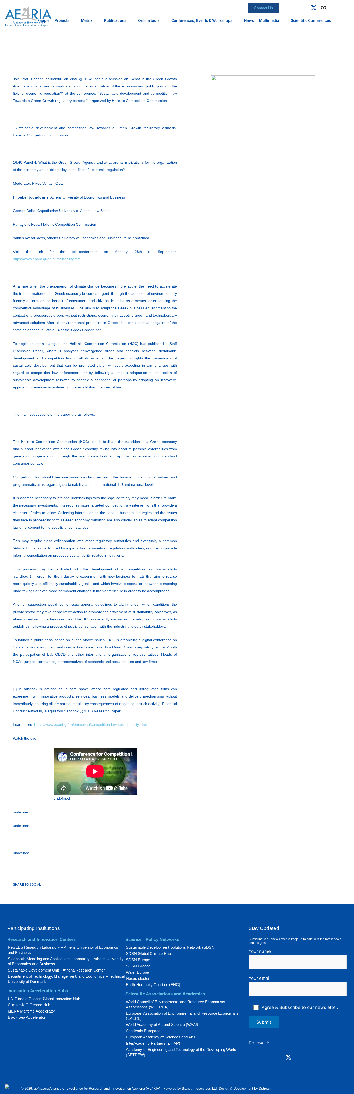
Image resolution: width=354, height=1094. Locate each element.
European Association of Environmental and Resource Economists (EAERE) (182, 1016)
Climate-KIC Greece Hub (29, 1005)
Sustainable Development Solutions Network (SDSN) (171, 947)
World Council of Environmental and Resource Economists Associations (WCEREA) (175, 1004)
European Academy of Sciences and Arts (160, 1037)
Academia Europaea (143, 1031)
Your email (259, 978)
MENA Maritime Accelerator (31, 1011)
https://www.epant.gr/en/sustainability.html (47, 259)
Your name (260, 951)
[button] (331, 6)
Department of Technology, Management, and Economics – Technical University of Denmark (66, 979)
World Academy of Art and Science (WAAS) (163, 1024)
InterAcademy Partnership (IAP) (153, 1043)
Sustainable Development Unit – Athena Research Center (56, 970)
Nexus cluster (138, 978)
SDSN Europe (138, 960)
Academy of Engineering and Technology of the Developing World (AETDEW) (181, 1052)
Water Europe (137, 972)
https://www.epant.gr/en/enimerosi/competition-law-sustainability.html (90, 724)
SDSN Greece (138, 966)
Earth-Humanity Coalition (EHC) (153, 984)
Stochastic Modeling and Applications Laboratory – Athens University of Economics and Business (66, 961)
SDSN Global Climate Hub (148, 953)
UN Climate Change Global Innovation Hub (44, 998)
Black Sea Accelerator (26, 1017)
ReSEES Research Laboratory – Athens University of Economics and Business (63, 950)
